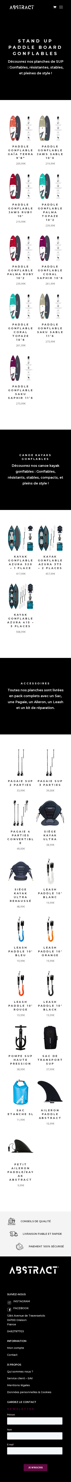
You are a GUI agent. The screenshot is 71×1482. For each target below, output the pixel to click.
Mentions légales (18, 1385)
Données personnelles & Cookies (29, 1392)
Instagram (21, 1301)
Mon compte (15, 1348)
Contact (12, 1354)
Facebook (21, 1308)
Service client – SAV (20, 1378)
